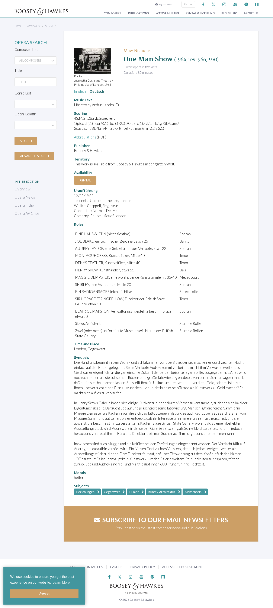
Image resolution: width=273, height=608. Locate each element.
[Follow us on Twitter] (213, 4)
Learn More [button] (61, 582)
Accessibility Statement (182, 567)
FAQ (73, 567)
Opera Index (24, 205)
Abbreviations (85, 137)
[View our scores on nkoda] (256, 4)
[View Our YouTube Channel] (235, 4)
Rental (85, 180)
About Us (251, 13)
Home (18, 25)
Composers (112, 13)
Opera (49, 25)
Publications (138, 13)
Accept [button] (44, 593)
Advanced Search (34, 156)
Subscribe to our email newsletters (165, 520)
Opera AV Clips (27, 213)
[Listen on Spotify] (246, 4)
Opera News (25, 197)
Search (26, 141)
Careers (116, 567)
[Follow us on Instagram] (224, 4)
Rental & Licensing (200, 13)
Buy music (229, 13)
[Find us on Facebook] (203, 4)
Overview (23, 189)
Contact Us (93, 567)
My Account (165, 4)
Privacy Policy (142, 567)
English (80, 91)
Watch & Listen (167, 13)
